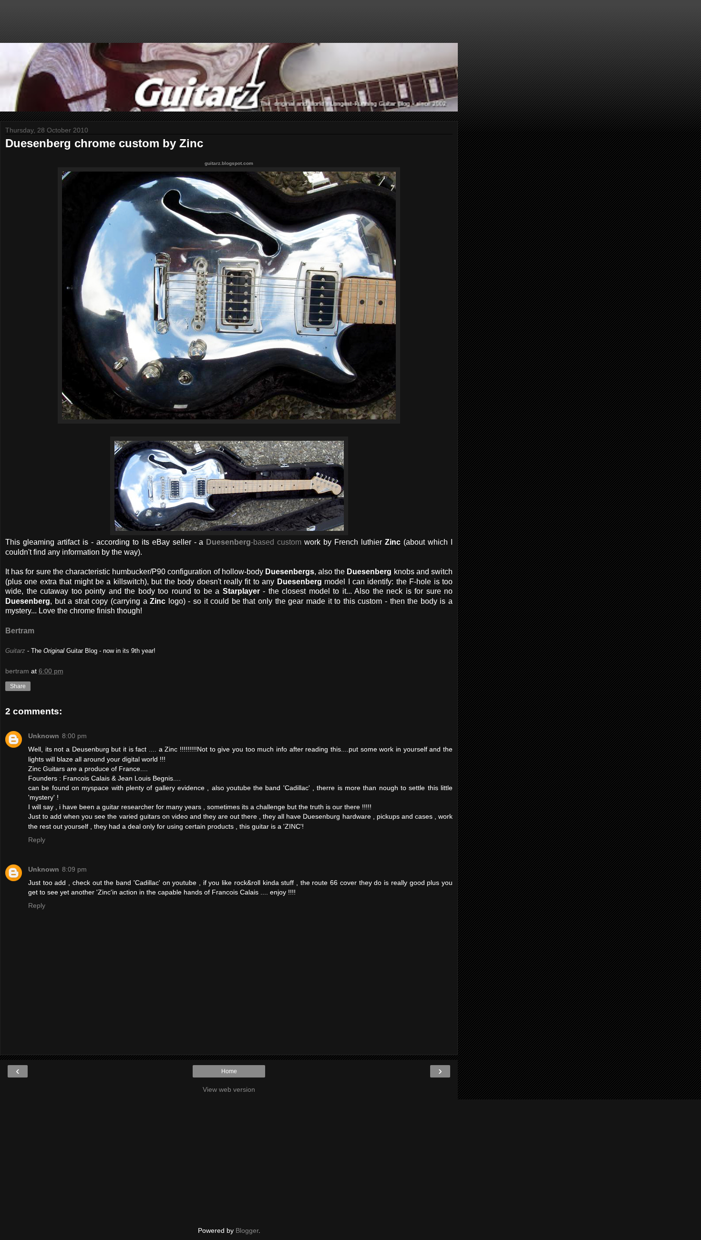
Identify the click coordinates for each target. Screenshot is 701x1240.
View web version (229, 1089)
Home (229, 1071)
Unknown (43, 736)
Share (18, 686)
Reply (36, 840)
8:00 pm (74, 736)
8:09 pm (74, 869)
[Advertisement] (229, 26)
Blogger (247, 1230)
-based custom (276, 542)
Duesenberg (228, 542)
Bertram (19, 631)
